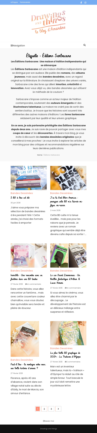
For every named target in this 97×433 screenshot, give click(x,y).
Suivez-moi (49, 421)
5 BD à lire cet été (20, 198)
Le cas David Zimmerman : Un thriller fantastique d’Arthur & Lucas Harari (65, 279)
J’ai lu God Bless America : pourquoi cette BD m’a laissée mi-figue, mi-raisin (66, 201)
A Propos (14, 2)
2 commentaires (73, 362)
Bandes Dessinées (22, 193)
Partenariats (25, 2)
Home (39, 155)
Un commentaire (34, 284)
